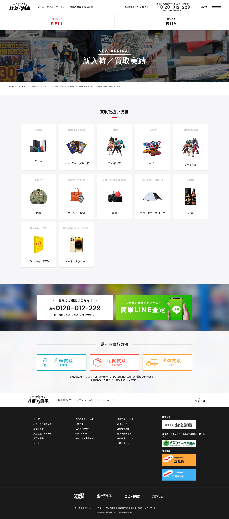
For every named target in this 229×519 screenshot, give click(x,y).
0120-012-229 (175, 7)
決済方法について (125, 419)
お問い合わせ (123, 443)
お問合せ (144, 7)
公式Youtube (81, 433)
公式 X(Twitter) (82, 429)
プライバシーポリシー (94, 508)
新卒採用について (125, 438)
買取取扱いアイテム (42, 433)
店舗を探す (38, 429)
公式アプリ (80, 424)
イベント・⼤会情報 (84, 438)
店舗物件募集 (123, 429)
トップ (36, 419)
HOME (11, 86)
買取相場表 (129, 7)
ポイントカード (124, 424)
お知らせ (37, 443)
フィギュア (22, 86)
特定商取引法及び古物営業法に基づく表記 (124, 508)
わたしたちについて (42, 424)
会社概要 (78, 508)
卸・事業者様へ (124, 433)
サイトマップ (150, 508)
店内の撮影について (84, 419)
